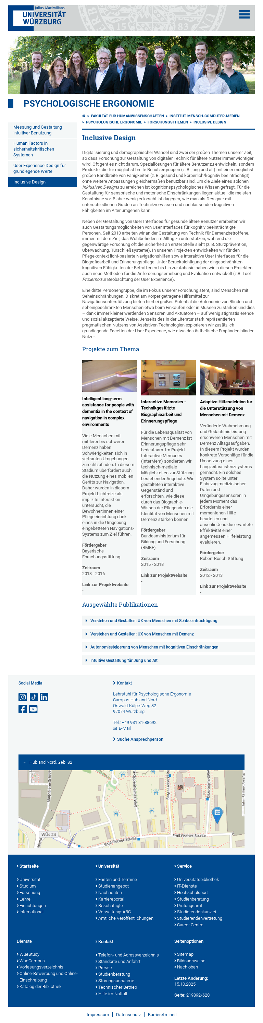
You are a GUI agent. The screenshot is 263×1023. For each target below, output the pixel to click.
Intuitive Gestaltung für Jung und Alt (124, 660)
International (31, 911)
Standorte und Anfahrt (119, 961)
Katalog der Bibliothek (40, 986)
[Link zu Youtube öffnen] (34, 709)
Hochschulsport (192, 892)
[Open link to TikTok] (34, 697)
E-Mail (125, 728)
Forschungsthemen (168, 122)
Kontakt (124, 683)
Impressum (98, 1014)
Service (184, 866)
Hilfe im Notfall (112, 993)
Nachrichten (110, 892)
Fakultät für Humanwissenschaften (127, 116)
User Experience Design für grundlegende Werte (39, 168)
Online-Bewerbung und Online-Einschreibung (49, 977)
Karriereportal (111, 899)
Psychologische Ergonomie (89, 103)
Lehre (25, 899)
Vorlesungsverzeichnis (41, 967)
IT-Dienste (187, 886)
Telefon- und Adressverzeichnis (128, 954)
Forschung (30, 892)
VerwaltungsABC (114, 911)
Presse (105, 967)
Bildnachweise (191, 960)
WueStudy (29, 954)
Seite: (179, 995)
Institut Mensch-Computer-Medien (205, 116)
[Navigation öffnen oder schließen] (244, 14)
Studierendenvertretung (199, 918)
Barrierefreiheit (162, 1014)
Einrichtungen (33, 905)
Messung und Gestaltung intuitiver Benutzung (37, 129)
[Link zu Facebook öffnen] (23, 709)
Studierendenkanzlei (196, 911)
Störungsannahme (116, 980)
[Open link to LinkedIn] (44, 697)
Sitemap (185, 954)
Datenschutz (128, 1014)
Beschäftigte (110, 905)
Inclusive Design (29, 182)
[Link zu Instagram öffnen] (23, 697)
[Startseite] (84, 116)
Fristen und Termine (117, 879)
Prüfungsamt (189, 905)
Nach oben (187, 967)
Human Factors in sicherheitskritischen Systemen (33, 149)
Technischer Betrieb (117, 987)
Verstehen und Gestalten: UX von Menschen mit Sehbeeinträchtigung (153, 620)
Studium (28, 886)
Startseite (29, 866)
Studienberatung (193, 899)
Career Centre (190, 924)
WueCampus (32, 960)
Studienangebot (113, 886)
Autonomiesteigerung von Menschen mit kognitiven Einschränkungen (154, 647)
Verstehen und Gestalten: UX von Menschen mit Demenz (142, 634)
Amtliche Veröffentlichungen (125, 918)
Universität (30, 879)
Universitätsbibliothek (198, 879)
